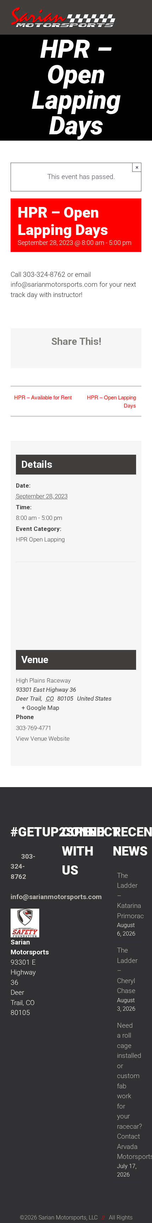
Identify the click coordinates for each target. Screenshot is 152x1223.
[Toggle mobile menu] (138, 11)
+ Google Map (40, 707)
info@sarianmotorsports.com (56, 897)
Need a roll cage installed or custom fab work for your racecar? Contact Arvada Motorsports (127, 1091)
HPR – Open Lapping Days (111, 401)
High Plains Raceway (43, 680)
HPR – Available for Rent (43, 397)
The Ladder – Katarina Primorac (127, 895)
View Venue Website (43, 738)
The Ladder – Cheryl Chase (127, 970)
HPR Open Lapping (40, 539)
